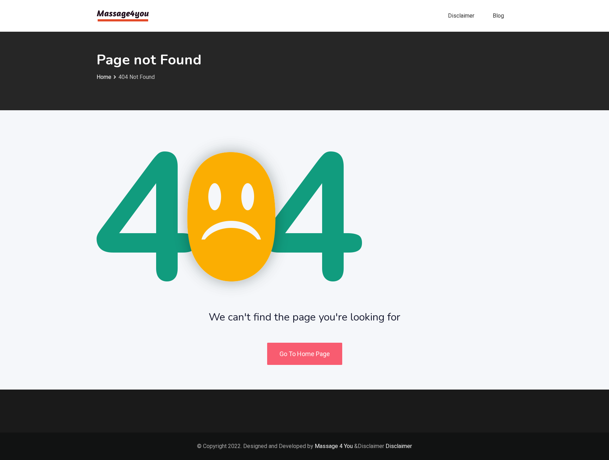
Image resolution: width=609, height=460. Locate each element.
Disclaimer (461, 15)
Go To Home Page (304, 354)
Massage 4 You (334, 446)
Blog (498, 15)
